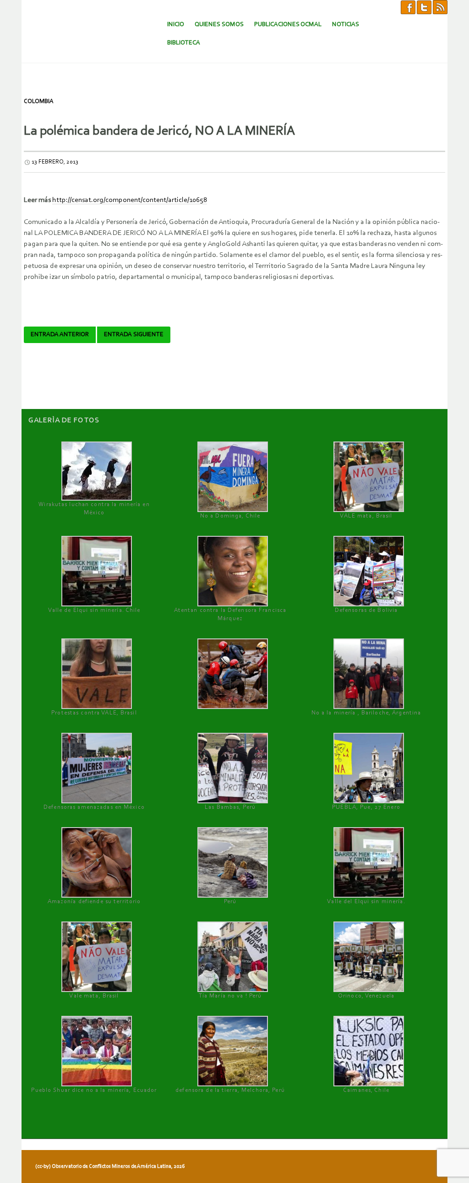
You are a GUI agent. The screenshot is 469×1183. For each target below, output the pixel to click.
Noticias (345, 24)
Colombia (38, 101)
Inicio (175, 24)
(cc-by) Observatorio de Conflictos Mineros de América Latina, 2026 (110, 1166)
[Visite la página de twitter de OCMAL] (424, 7)
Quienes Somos (219, 24)
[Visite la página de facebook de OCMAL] (408, 7)
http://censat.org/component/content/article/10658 (129, 200)
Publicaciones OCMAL (288, 24)
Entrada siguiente (134, 335)
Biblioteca (183, 42)
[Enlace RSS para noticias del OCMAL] (440, 7)
